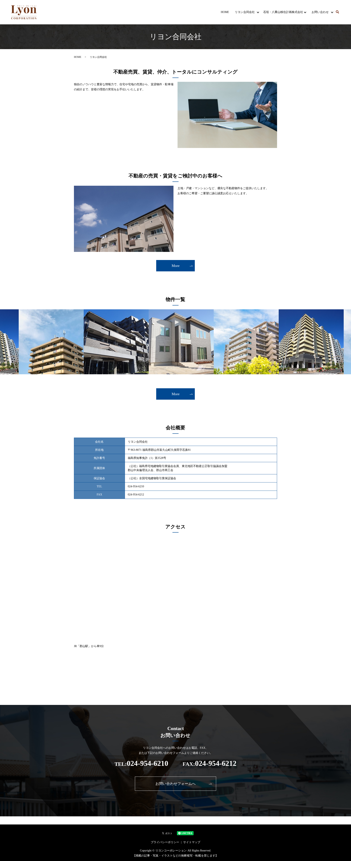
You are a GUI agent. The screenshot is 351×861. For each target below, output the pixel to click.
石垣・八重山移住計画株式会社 (283, 12)
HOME (225, 12)
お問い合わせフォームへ (175, 784)
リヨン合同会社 (245, 12)
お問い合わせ (320, 12)
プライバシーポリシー (165, 842)
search (337, 12)
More (176, 266)
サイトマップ (191, 842)
